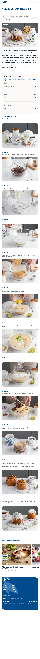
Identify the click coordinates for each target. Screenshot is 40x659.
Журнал (4, 589)
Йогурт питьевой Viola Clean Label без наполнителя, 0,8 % (18, 79)
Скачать (34, 17)
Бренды (4, 585)
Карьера (13, 585)
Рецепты (3, 5)
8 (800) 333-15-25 (8, 597)
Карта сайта (14, 591)
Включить (20, 34)
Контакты (14, 589)
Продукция (5, 583)
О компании (5, 591)
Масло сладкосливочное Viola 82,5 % (14, 82)
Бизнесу (13, 587)
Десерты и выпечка (8, 5)
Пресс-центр (14, 583)
